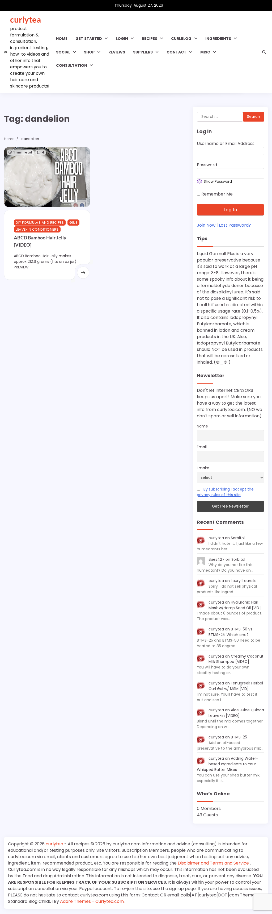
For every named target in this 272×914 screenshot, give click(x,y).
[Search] (264, 52)
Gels (73, 222)
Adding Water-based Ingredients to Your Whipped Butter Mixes (227, 764)
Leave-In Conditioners (37, 229)
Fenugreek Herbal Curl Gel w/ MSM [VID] (236, 685)
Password (207, 165)
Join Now (206, 225)
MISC (205, 52)
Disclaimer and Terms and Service (214, 863)
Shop (89, 52)
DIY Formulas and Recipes (40, 222)
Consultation (71, 65)
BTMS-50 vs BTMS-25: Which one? (230, 631)
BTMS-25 (239, 737)
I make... (204, 468)
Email (202, 447)
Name (202, 426)
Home (61, 38)
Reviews (116, 52)
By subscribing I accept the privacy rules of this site (225, 492)
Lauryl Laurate (244, 580)
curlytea (25, 19)
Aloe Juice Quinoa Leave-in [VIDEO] (236, 712)
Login (122, 38)
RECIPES (149, 38)
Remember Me (216, 194)
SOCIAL (63, 52)
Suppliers (143, 52)
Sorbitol (238, 538)
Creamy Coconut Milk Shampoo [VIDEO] (236, 659)
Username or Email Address (225, 143)
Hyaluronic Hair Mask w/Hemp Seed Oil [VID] (235, 605)
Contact (176, 52)
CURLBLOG (181, 38)
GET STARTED (88, 38)
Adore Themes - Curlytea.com (92, 901)
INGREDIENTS (218, 38)
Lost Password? (235, 225)
